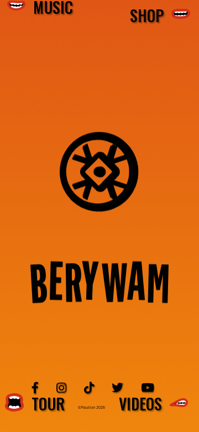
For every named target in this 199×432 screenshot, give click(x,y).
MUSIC (49, 7)
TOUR (44, 403)
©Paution (87, 407)
